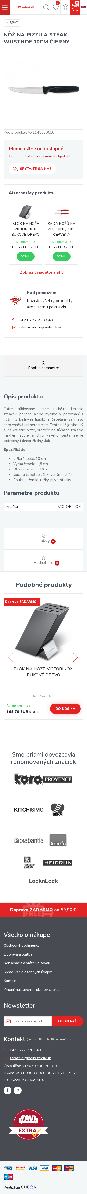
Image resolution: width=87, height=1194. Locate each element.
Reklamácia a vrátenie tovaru (27, 963)
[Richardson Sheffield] (29, 862)
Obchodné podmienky (22, 945)
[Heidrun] (58, 862)
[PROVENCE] (58, 779)
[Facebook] (7, 1090)
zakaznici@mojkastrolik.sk (40, 327)
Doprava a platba (18, 954)
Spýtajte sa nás (36, 168)
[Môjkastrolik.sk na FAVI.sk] (28, 1125)
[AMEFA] (58, 840)
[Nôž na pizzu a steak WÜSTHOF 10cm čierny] (43, 90)
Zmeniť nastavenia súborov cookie (31, 989)
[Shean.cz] (28, 1187)
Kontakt (10, 980)
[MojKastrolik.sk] (25, 7)
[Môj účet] (65, 7)
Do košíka (65, 708)
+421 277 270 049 (36, 320)
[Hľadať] (46, 7)
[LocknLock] (43, 881)
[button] (76, 657)
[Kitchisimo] (29, 809)
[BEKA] (58, 809)
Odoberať (67, 1021)
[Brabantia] (29, 840)
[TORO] (29, 779)
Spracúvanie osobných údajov (28, 972)
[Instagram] (18, 1090)
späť (14, 23)
